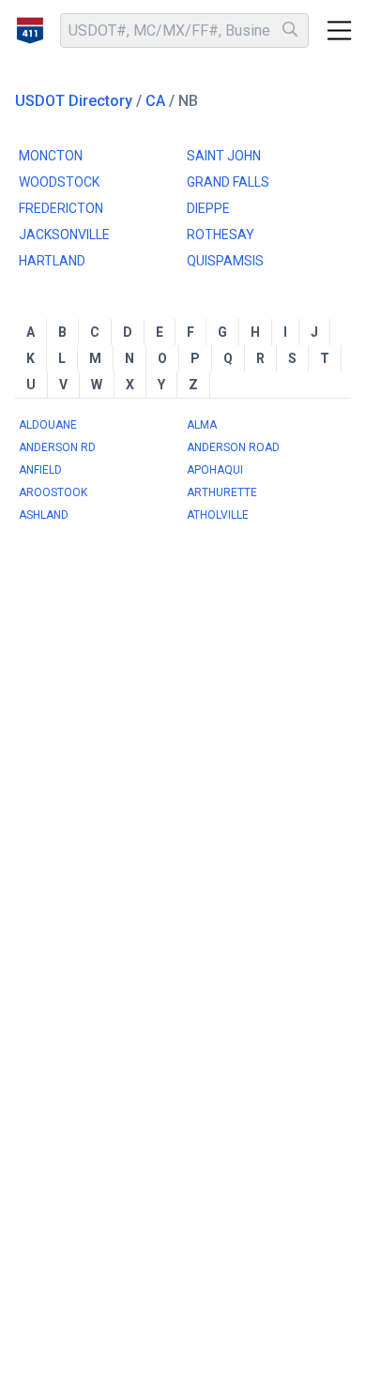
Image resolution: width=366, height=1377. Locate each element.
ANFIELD (40, 470)
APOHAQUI (215, 470)
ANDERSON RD (57, 447)
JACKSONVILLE (64, 234)
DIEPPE (208, 208)
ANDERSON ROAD (233, 447)
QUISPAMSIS (225, 260)
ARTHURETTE (222, 492)
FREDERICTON (61, 208)
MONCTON (51, 155)
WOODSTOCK (59, 181)
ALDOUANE (48, 424)
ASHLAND (44, 515)
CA (155, 101)
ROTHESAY (220, 234)
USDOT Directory (73, 101)
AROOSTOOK (53, 492)
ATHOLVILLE (218, 515)
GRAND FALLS (228, 181)
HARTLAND (52, 260)
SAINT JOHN (224, 155)
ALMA (202, 424)
